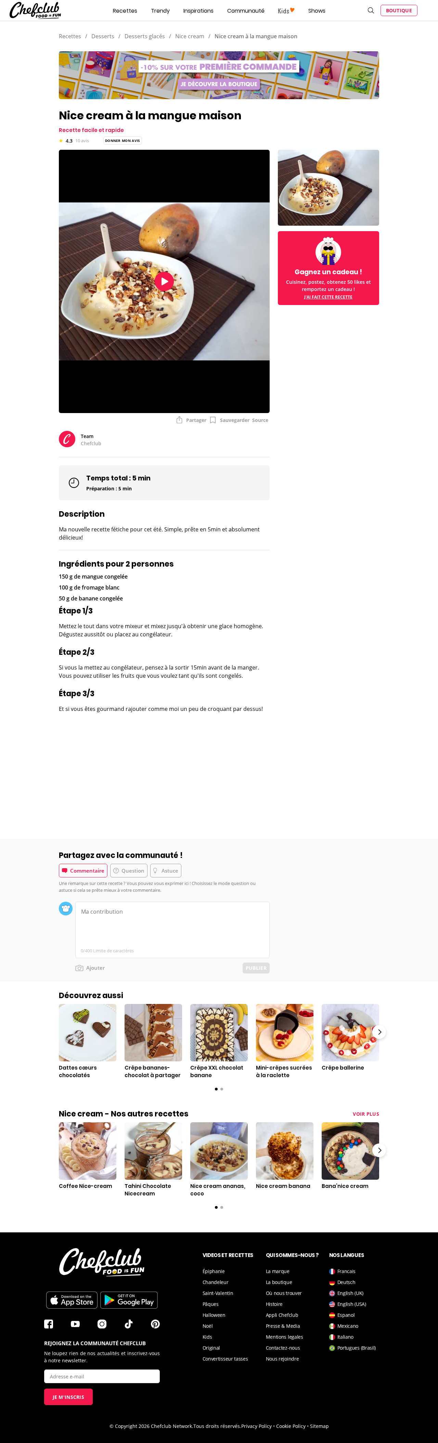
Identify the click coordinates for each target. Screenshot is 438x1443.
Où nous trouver (284, 1293)
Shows (316, 11)
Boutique (399, 10)
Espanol (346, 1315)
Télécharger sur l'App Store (72, 1300)
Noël (208, 1326)
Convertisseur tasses (225, 1358)
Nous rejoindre (282, 1358)
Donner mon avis (122, 140)
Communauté (246, 11)
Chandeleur (216, 1282)
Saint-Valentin (218, 1293)
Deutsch (346, 1282)
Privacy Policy (256, 1426)
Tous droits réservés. (217, 1426)
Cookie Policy (291, 1426)
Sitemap (319, 1426)
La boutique (279, 1282)
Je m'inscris (69, 1397)
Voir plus (366, 1114)
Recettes (125, 11)
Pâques (211, 1304)
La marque (277, 1271)
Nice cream (189, 36)
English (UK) (350, 1293)
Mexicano (348, 1326)
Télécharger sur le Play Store (129, 1300)
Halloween (214, 1315)
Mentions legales (284, 1337)
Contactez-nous (283, 1348)
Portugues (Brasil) (356, 1348)
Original (211, 1348)
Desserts (102, 36)
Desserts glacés (145, 36)
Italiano (345, 1337)
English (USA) (351, 1304)
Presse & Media (283, 1326)
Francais (346, 1271)
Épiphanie (214, 1271)
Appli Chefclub (282, 1315)
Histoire (274, 1304)
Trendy (160, 11)
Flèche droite (379, 1032)
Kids (207, 1337)
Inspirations (198, 11)
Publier (256, 968)
